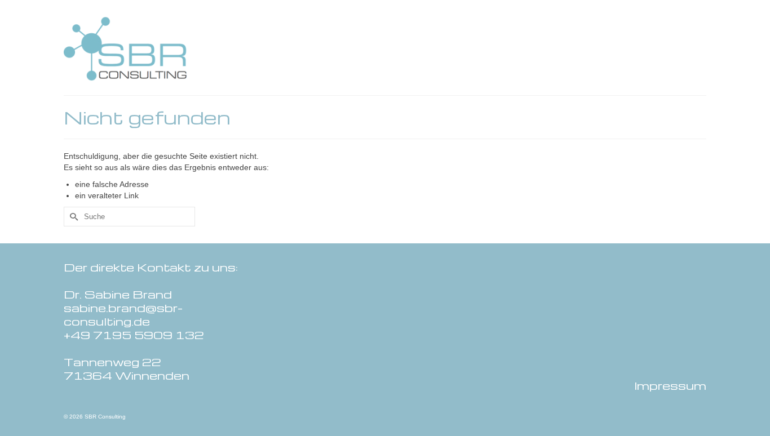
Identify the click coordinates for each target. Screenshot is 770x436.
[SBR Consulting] (165, 49)
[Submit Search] (72, 216)
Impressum (670, 385)
